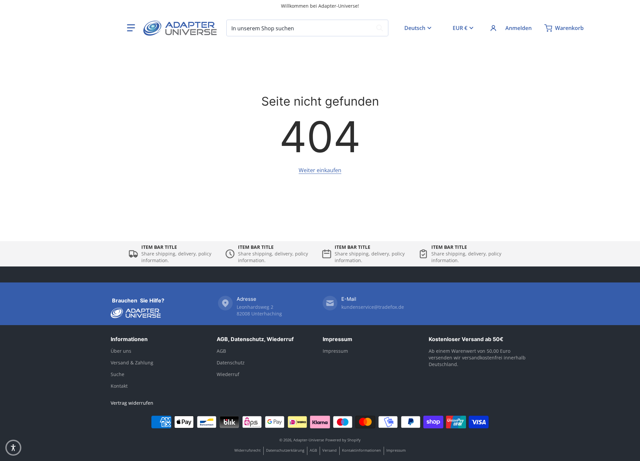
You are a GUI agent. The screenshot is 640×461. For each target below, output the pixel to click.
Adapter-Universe (308, 439)
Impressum (337, 339)
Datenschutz (231, 362)
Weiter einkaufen (320, 170)
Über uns (121, 351)
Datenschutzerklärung (285, 450)
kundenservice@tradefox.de (372, 307)
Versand (329, 450)
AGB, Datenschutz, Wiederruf (255, 339)
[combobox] (307, 28)
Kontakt (119, 386)
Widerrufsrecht (247, 450)
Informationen (129, 339)
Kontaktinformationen (361, 450)
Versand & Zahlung (132, 362)
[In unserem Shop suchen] (380, 28)
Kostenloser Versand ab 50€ (466, 339)
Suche (117, 374)
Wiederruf (228, 374)
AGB (221, 351)
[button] (131, 28)
